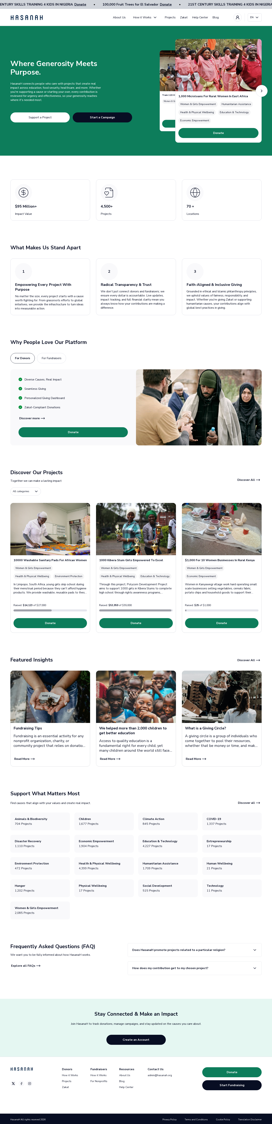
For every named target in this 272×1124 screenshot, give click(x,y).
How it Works (142, 17)
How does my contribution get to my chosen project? (170, 968)
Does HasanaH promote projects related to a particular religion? (178, 950)
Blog (215, 17)
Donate (80, 4)
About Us (119, 17)
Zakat (184, 17)
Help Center (200, 17)
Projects (170, 17)
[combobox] (255, 17)
